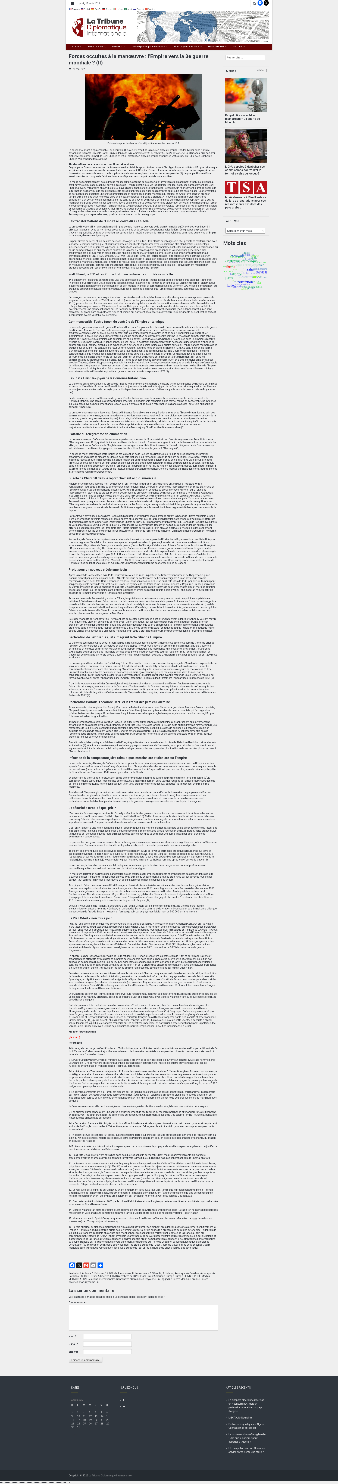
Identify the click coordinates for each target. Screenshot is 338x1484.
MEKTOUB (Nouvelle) (240, 1417)
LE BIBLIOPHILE (192, 1276)
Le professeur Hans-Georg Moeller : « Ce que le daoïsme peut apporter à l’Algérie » (248, 1438)
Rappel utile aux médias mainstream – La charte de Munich (242, 119)
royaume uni (92, 1282)
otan (81, 1282)
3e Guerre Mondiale (180, 1279)
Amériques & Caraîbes (186, 1273)
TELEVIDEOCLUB (216, 46)
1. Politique (98, 1273)
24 (78, 1423)
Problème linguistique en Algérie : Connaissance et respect (247, 1426)
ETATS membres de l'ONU (124, 1276)
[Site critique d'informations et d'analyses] (203, 26)
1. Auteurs (85, 1273)
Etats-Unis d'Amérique (152, 1276)
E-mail (73, 1344)
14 (102, 1416)
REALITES (117, 46)
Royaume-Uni (152, 1279)
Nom (72, 1336)
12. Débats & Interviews (118, 1273)
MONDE (75, 46)
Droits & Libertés (100, 1276)
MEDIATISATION (95, 46)
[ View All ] (261, 70)
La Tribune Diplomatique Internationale (110, 1475)
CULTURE (237, 46)
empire (196, 1279)
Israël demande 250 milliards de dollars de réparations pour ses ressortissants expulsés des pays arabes (245, 202)
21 (102, 1419)
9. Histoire (167, 1273)
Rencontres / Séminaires (130, 1279)
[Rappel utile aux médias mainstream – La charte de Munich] (246, 94)
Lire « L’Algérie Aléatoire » (186, 46)
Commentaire (78, 1302)
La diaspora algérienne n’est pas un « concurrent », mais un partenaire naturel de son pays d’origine (246, 1406)
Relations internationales (101, 1279)
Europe (170, 1276)
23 (72, 1423)
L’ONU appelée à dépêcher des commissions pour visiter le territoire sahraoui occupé (245, 170)
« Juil (74, 1434)
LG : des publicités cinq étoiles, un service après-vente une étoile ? (247, 1450)
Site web (73, 1351)
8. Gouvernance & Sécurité (146, 1273)
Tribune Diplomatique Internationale (148, 46)
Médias (206, 1276)
